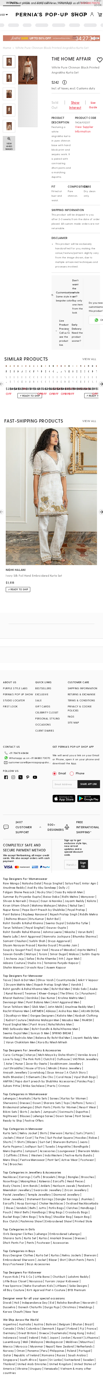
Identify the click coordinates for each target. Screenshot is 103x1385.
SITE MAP (73, 722)
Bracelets (49, 1177)
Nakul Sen (76, 905)
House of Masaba (63, 949)
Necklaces (10, 1177)
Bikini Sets (10, 1111)
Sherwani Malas (89, 1151)
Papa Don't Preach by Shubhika (43, 909)
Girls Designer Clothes (18, 1233)
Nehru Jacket (28, 1133)
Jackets (35, 1111)
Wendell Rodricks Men (18, 1037)
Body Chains (11, 1185)
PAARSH (87, 1020)
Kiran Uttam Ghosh (16, 905)
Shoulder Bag (62, 1216)
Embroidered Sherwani (18, 1259)
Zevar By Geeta (36, 1063)
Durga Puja (52, 1307)
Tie (5, 1164)
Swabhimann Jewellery (66, 1063)
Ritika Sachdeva (34, 1085)
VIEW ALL (89, 359)
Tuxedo (50, 1146)
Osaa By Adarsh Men (68, 892)
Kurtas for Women (73, 1098)
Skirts (23, 1111)
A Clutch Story (76, 1072)
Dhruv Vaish (46, 980)
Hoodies (80, 1137)
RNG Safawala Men (16, 1028)
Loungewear (66, 1151)
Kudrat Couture (16, 1020)
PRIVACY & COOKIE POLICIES (80, 708)
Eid (52, 1302)
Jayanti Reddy (74, 901)
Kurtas (69, 1133)
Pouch (7, 1212)
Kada (94, 1203)
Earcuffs (58, 1181)
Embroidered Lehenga (65, 1233)
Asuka (94, 988)
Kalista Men (64, 1015)
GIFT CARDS (42, 706)
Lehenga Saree (43, 1116)
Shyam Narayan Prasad (19, 945)
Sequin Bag (82, 1216)
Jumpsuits (50, 1111)
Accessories (48, 1151)
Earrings (24, 1177)
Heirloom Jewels (64, 1185)
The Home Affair (71, 58)
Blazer (53, 1259)
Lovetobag (37, 1072)
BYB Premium (77, 1290)
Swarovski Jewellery (48, 1190)
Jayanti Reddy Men (85, 1037)
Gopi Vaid (41, 949)
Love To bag (11, 1059)
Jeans (84, 1142)
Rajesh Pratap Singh (64, 914)
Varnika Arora (87, 1054)
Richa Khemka (46, 958)
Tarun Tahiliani (13, 927)
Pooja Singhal (53, 883)
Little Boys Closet (14, 1281)
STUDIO (83, 2)
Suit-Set (45, 1142)
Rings (62, 1177)
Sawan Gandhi (13, 954)
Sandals (21, 1207)
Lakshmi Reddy (78, 1276)
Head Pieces (75, 1181)
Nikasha (69, 931)
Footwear (87, 1159)
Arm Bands (30, 1185)
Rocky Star (44, 892)
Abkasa (51, 1011)
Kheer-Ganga (48, 993)
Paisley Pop (85, 1081)
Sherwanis (10, 1102)
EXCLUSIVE (41, 694)
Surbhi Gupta (91, 954)
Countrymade (65, 980)
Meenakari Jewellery (17, 1190)
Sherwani (56, 1133)
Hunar (19, 1063)
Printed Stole (83, 1221)
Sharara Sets (52, 1102)
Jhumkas (87, 1199)
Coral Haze (63, 1077)
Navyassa (35, 1281)
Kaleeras (44, 1181)
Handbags (87, 1207)
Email (62, 773)
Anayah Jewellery (15, 1072)
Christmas (69, 1307)
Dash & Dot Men (24, 980)
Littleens (61, 1285)
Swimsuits (66, 1111)
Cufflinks (12, 1155)
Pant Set (53, 1159)
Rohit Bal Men (61, 988)
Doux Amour (55, 1072)
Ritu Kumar (36, 918)
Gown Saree (64, 1116)
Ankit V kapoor (88, 980)
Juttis (42, 1207)
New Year (31, 1311)
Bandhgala (81, 1146)
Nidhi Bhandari (13, 1077)
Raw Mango (11, 883)
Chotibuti (59, 1276)
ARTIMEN (37, 1011)
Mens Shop (10, 1159)
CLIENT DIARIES (44, 730)
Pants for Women (65, 1107)
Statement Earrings (40, 1199)
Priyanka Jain (68, 945)
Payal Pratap (76, 909)
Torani (43, 954)
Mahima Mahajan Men (44, 1020)
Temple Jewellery (39, 1194)
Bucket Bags (11, 1216)
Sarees (54, 1098)
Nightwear (10, 1116)
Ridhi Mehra (70, 896)
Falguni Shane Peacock (18, 892)
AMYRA (7, 1081)
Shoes (10, 1207)
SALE (38, 700)
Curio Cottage (13, 1054)
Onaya (33, 901)
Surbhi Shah (37, 941)
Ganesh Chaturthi (30, 1307)
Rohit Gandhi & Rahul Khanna (23, 923)
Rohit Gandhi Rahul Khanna (21, 931)
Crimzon (64, 1085)
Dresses (25, 1102)
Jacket (41, 1259)
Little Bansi (42, 1276)
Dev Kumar (48, 997)
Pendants (84, 1185)
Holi (17, 1302)
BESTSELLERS (43, 688)
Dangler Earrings (67, 1199)
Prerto (51, 1085)
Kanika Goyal (47, 945)
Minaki (52, 1068)
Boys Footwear (13, 1264)
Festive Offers (34, 1120)
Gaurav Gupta (56, 927)
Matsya (31, 954)
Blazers (32, 1142)
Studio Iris (34, 962)
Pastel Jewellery (14, 1194)
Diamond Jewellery (67, 1194)
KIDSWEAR (65, 2)
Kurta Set (30, 1238)
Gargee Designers (42, 1015)
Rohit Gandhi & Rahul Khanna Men (55, 1028)
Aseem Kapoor (56, 967)
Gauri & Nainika (51, 901)
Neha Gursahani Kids (38, 1285)
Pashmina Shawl (31, 1221)
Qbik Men (38, 1006)
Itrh (61, 958)
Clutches (72, 1207)
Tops (67, 1102)
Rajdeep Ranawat (35, 914)
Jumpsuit (30, 1151)
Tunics (90, 1102)
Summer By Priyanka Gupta (22, 896)
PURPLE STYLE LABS (15, 688)
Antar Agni (89, 883)
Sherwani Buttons (65, 1142)
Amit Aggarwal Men (65, 1002)
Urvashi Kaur (35, 967)
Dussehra (9, 1307)
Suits (79, 1133)
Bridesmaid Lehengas (17, 1107)
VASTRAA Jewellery (85, 1059)
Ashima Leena (52, 931)
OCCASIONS (43, 724)
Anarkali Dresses (61, 1238)
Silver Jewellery (13, 1199)
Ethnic (24, 1155)
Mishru (62, 905)
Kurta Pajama (12, 1146)
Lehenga (41, 1233)
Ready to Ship (12, 1120)
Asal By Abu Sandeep (41, 887)
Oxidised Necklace (78, 1203)
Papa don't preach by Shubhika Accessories (45, 1081)
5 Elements (33, 1077)
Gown (36, 1102)
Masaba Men (71, 1020)
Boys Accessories (38, 1264)
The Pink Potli (31, 1059)
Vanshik (76, 984)
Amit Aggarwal (30, 936)
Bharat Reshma (13, 997)
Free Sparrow (12, 1285)
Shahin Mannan (13, 967)
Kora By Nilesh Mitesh (52, 1042)
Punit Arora (38, 1024)
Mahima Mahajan (44, 905)
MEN (27, 2)
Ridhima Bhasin (16, 918)
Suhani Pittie (11, 1085)
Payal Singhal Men (15, 1024)
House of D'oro (36, 1068)
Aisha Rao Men (68, 1011)
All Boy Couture (13, 1290)
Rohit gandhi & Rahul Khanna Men (26, 988)
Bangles (73, 1177)
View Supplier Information (84, 129)
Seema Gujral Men (15, 1033)
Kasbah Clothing (86, 1015)
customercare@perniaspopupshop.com (29, 762)
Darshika (32, 997)
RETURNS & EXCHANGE (82, 694)
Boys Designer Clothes (18, 1255)
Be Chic (48, 1077)
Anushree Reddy (14, 887)
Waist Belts (21, 1212)
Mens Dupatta (12, 1151)
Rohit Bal (53, 918)
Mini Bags (29, 1216)
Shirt (63, 1259)
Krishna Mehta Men (71, 997)
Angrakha (64, 1146)
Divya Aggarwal (59, 941)
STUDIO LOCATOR (14, 700)
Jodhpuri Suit (33, 1146)
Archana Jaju (15, 958)
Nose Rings (10, 1181)
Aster (9, 1063)
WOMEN (12, 2)
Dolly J (63, 887)
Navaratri (89, 1302)
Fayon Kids (10, 1276)
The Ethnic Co (69, 993)
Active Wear (69, 1159)
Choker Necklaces (51, 1203)
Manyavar (87, 896)
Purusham (88, 993)
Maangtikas (28, 1181)
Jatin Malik (55, 1006)
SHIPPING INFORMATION (83, 688)
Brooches (16, 1164)
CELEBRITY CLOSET (46, 712)
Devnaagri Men (13, 1002)
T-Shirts (19, 1142)
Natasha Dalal (31, 883)
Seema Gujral (55, 923)
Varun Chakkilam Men (21, 1042)
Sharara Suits (12, 1238)
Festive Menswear (32, 1159)
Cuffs (36, 1177)
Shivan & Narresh (14, 901)
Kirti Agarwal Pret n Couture (46, 1290)
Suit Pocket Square (60, 1137)
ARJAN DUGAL (90, 1011)
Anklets (45, 1185)
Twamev (30, 993)
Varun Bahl (85, 931)
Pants (89, 1133)
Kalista (91, 901)
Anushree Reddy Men (79, 1006)
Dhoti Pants (42, 1107)
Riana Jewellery (70, 1068)
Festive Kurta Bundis (78, 1155)
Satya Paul (72, 883)
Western (36, 1155)
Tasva (7, 980)
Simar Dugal (58, 954)
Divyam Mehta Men (19, 984)
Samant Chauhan (15, 941)
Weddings (85, 1307)
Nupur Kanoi (11, 909)
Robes (93, 1137)
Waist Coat (24, 1137)
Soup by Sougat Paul (17, 949)
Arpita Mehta (86, 949)
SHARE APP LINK (88, 784)
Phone (80, 773)
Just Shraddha (13, 1068)
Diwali (7, 1302)
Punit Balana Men (38, 1002)
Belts (33, 1207)
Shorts (7, 1142)
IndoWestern (53, 1155)
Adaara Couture (14, 962)
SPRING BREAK (62, 1033)
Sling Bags (55, 1212)
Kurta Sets (40, 1098)
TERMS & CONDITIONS (81, 700)
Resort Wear (87, 1107)
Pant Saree (82, 1116)
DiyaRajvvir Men (17, 1015)
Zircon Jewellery (75, 1190)
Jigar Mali (73, 958)
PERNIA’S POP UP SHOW (18, 694)
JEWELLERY (44, 2)
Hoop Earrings (26, 1203)
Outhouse (63, 1059)
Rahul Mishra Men (60, 1024)
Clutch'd (48, 1059)
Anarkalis (24, 1098)
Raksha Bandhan (68, 1302)
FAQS (71, 716)
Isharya (31, 1054)
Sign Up (83, 864)
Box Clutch (10, 1221)
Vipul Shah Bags (85, 1077)
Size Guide (93, 105)
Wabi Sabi (79, 988)
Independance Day (35, 1302)
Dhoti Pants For (13, 1242)
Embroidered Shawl (58, 1221)
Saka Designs (78, 1285)
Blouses (25, 1116)
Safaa (30, 958)
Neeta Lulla (10, 936)
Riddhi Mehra (89, 914)
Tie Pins (39, 1137)
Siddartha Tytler (77, 923)
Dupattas (82, 1111)
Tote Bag (44, 1216)
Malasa (74, 954)
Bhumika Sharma (84, 936)
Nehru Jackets (71, 1255)
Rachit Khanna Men (16, 1011)
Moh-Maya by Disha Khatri (56, 1054)
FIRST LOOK (10, 706)
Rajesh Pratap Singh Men (51, 984)
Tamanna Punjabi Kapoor (61, 962)
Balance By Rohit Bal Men (53, 1037)
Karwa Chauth (13, 1311)
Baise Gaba (51, 896)
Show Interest (75, 104)
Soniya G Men (40, 1033)
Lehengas (9, 1098)
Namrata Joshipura (57, 936)
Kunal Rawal (14, 993)
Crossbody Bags (76, 1212)
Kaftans (77, 1102)
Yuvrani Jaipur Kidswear (62, 1281)
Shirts (43, 1133)
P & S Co (26, 1276)
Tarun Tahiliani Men (16, 1006)
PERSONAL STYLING (47, 718)
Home (7, 47)
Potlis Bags (56, 1207)
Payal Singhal (35, 927)
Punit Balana (11, 914)
